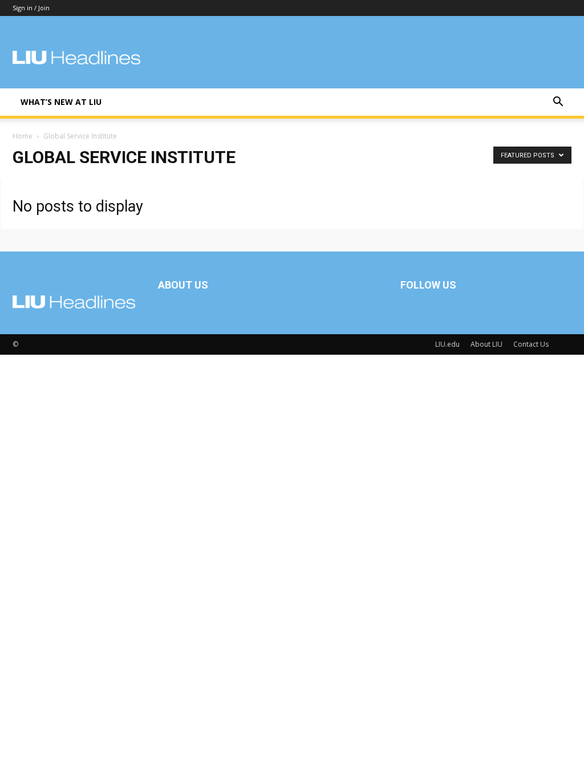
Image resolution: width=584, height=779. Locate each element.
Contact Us (531, 344)
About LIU (486, 344)
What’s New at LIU (61, 101)
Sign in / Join (31, 7)
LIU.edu (447, 344)
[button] (557, 103)
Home (23, 136)
